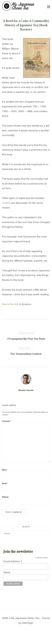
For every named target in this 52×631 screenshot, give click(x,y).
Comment (6, 421)
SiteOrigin (27, 622)
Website (5, 497)
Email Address (12, 561)
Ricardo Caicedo (26, 390)
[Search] (47, 532)
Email (5, 483)
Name (5, 469)
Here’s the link (10, 304)
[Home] (18, 9)
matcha (6, 202)
